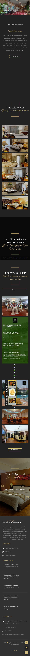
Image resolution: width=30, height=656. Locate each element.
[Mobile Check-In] (26, 647)
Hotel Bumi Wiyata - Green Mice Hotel (18, 258)
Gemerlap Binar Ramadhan (11, 585)
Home (5, 258)
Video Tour (8, 552)
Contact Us (15, 56)
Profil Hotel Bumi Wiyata (11, 548)
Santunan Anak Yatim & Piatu (11, 596)
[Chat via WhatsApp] (26, 652)
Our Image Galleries (10, 555)
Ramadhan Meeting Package (11, 564)
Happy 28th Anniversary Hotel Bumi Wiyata (11, 606)
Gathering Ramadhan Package (11, 575)
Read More (6, 568)
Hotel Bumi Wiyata (15, 643)
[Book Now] (26, 642)
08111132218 (8, 631)
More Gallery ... (15, 450)
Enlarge (15, 306)
